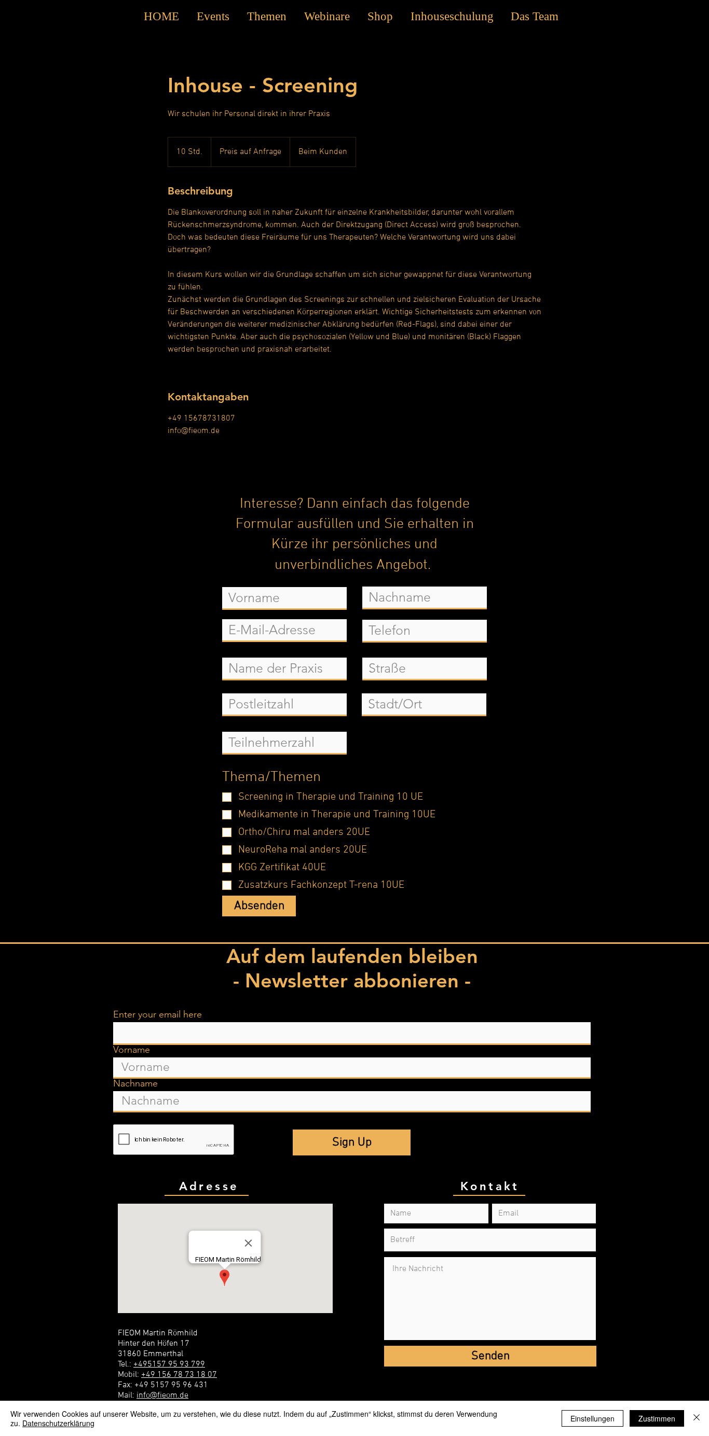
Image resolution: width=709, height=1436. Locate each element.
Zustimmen (656, 1418)
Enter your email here (157, 1014)
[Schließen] (696, 1418)
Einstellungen (592, 1418)
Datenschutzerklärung (58, 1423)
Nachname (135, 1083)
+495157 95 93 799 (169, 1364)
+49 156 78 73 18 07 (179, 1375)
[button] (266, 17)
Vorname (131, 1049)
